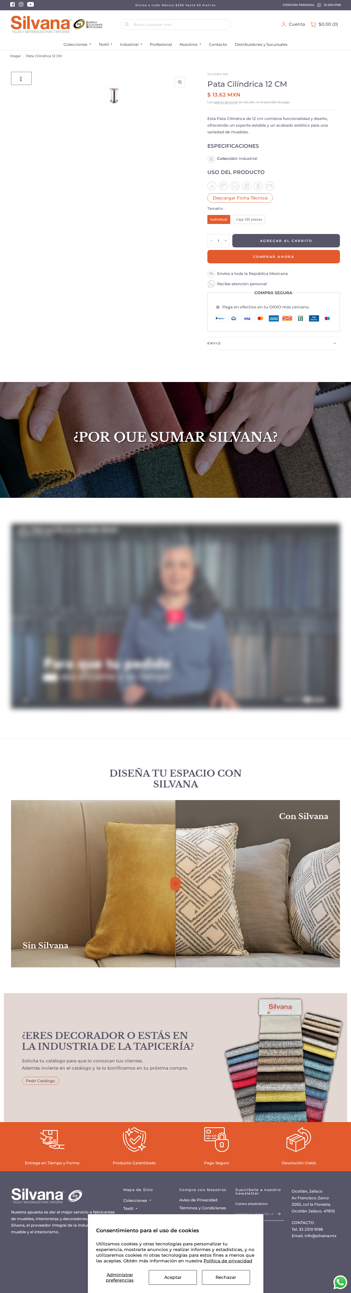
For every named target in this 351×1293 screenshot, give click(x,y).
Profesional (161, 44)
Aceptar (173, 1277)
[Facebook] (12, 5)
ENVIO (214, 343)
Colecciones (75, 44)
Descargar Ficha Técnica (240, 198)
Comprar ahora (273, 257)
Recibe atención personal (242, 283)
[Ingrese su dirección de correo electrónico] (279, 1214)
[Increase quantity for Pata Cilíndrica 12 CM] (225, 240)
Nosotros (189, 44)
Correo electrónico (251, 1204)
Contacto (218, 44)
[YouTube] (30, 5)
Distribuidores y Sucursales (261, 44)
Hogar (15, 56)
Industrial (129, 44)
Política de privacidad (228, 1260)
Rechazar (226, 1277)
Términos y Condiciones (202, 1207)
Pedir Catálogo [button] (40, 1080)
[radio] (218, 219)
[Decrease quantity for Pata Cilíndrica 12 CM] (211, 240)
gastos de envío (226, 102)
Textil (104, 44)
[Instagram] (21, 5)
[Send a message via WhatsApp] (340, 1282)
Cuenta (297, 24)
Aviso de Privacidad (198, 1199)
